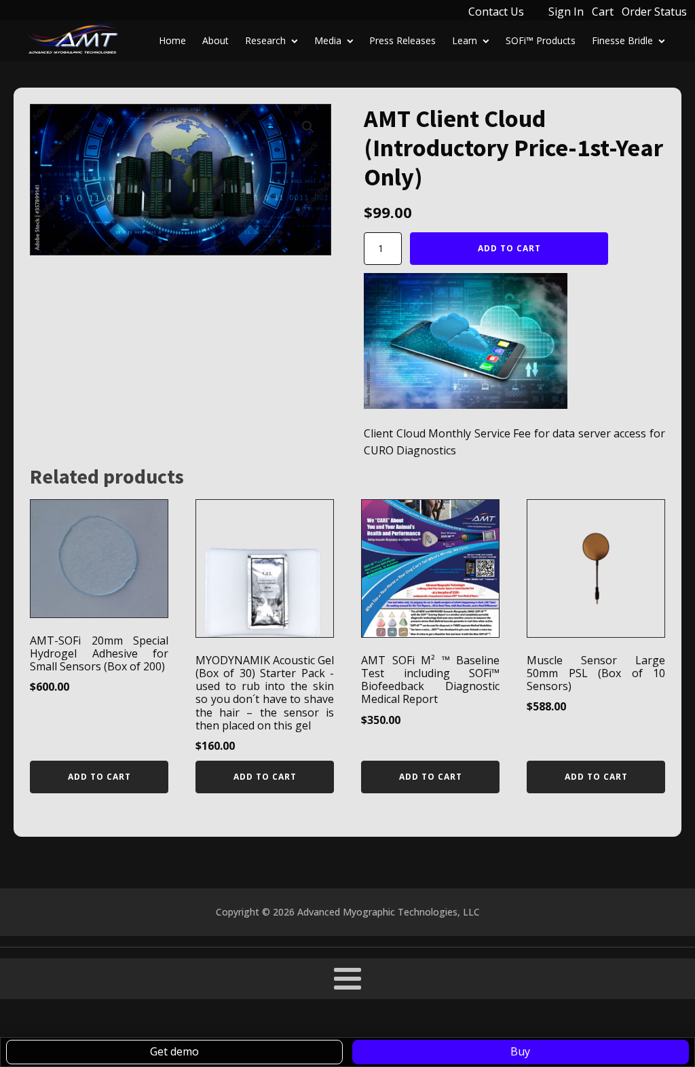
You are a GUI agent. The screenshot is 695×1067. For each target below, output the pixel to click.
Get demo (174, 1051)
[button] (308, 127)
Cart (603, 11)
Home (172, 40)
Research (265, 40)
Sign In (566, 11)
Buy (520, 1051)
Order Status (654, 11)
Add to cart (509, 248)
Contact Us (496, 11)
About (215, 40)
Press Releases (402, 40)
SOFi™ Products (541, 40)
